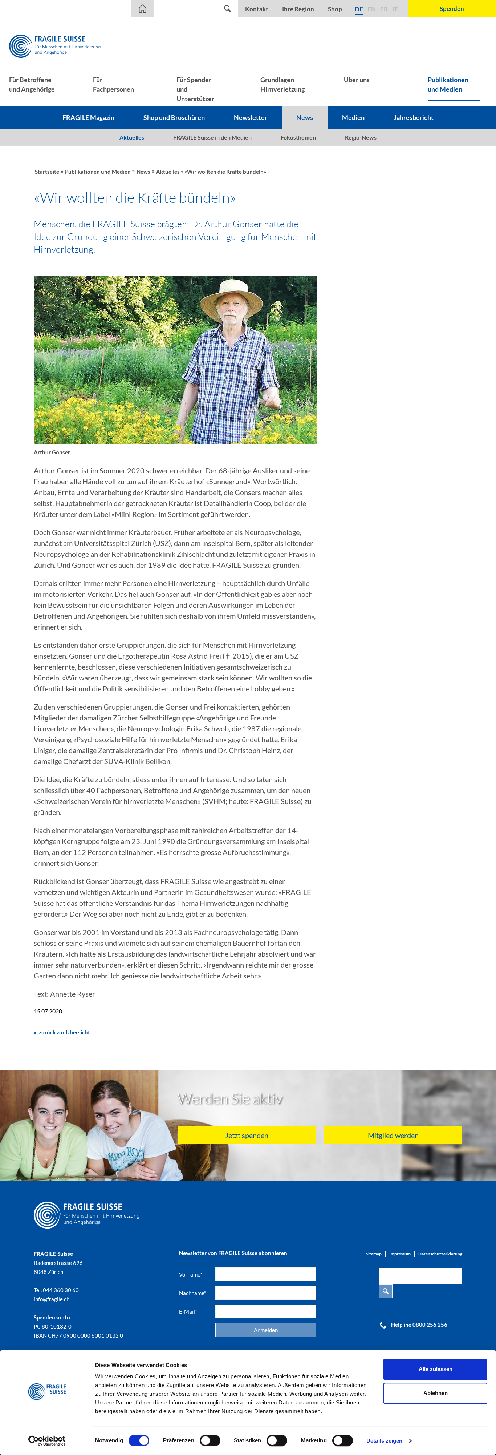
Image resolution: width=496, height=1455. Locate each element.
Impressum (400, 1254)
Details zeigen (384, 1441)
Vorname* (190, 1274)
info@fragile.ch (51, 1299)
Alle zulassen (435, 1369)
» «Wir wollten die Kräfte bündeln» (223, 171)
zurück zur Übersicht (64, 1032)
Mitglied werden (393, 1135)
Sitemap (374, 1254)
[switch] (210, 1440)
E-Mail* (188, 1311)
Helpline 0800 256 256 (419, 1324)
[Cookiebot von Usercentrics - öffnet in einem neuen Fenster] (47, 1440)
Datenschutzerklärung (440, 1254)
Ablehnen (435, 1393)
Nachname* (192, 1293)
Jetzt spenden (246, 1135)
